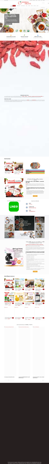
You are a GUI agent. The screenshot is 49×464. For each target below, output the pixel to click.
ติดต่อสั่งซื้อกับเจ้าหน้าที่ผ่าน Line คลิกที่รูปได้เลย (14, 200)
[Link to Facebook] (42, 2)
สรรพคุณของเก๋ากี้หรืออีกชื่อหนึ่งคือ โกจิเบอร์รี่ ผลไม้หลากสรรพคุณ (24, 377)
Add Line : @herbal (6, 0)
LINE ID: (30, 203)
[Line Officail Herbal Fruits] (14, 207)
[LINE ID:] (27, 204)
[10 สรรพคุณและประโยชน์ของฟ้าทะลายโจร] (10, 351)
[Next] (48, 20)
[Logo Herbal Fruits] (24, 3)
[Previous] (0, 20)
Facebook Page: (31, 206)
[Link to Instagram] (43, 2)
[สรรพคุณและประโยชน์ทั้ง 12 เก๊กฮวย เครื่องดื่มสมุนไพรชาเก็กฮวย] (39, 351)
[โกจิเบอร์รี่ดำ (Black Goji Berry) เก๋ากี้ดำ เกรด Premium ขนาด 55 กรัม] (13, 256)
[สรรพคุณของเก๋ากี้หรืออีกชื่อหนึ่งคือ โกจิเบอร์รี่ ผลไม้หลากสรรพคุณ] (24, 351)
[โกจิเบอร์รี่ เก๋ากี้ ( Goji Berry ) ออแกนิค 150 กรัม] (13, 187)
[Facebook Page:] (27, 207)
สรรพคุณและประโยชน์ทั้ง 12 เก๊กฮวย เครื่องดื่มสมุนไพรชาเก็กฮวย (38, 377)
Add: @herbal (30, 204)
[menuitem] (31, 0)
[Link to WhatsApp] (44, 2)
